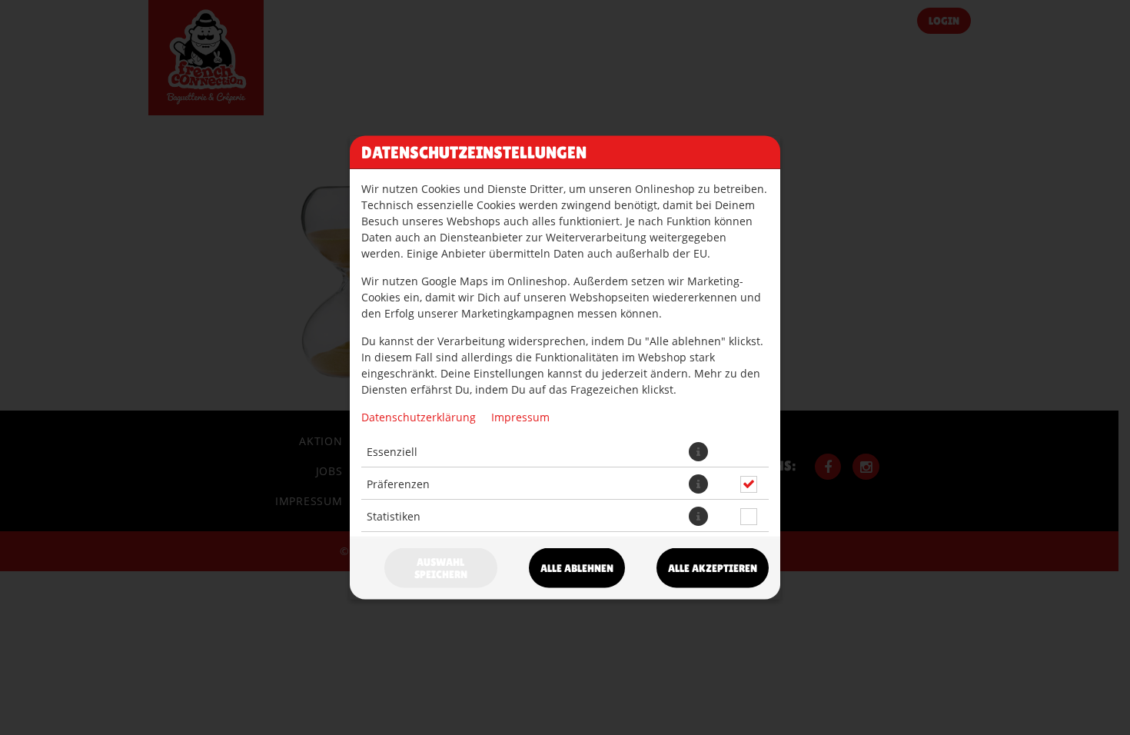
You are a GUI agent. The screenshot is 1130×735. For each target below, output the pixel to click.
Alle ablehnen (576, 568)
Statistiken (393, 515)
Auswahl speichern (440, 568)
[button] (698, 451)
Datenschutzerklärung (418, 417)
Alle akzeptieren (712, 568)
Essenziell (392, 451)
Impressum (520, 417)
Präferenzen (398, 483)
